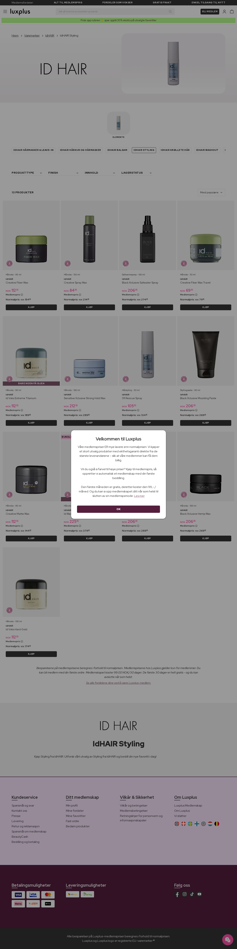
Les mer (139, 496)
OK (118, 509)
